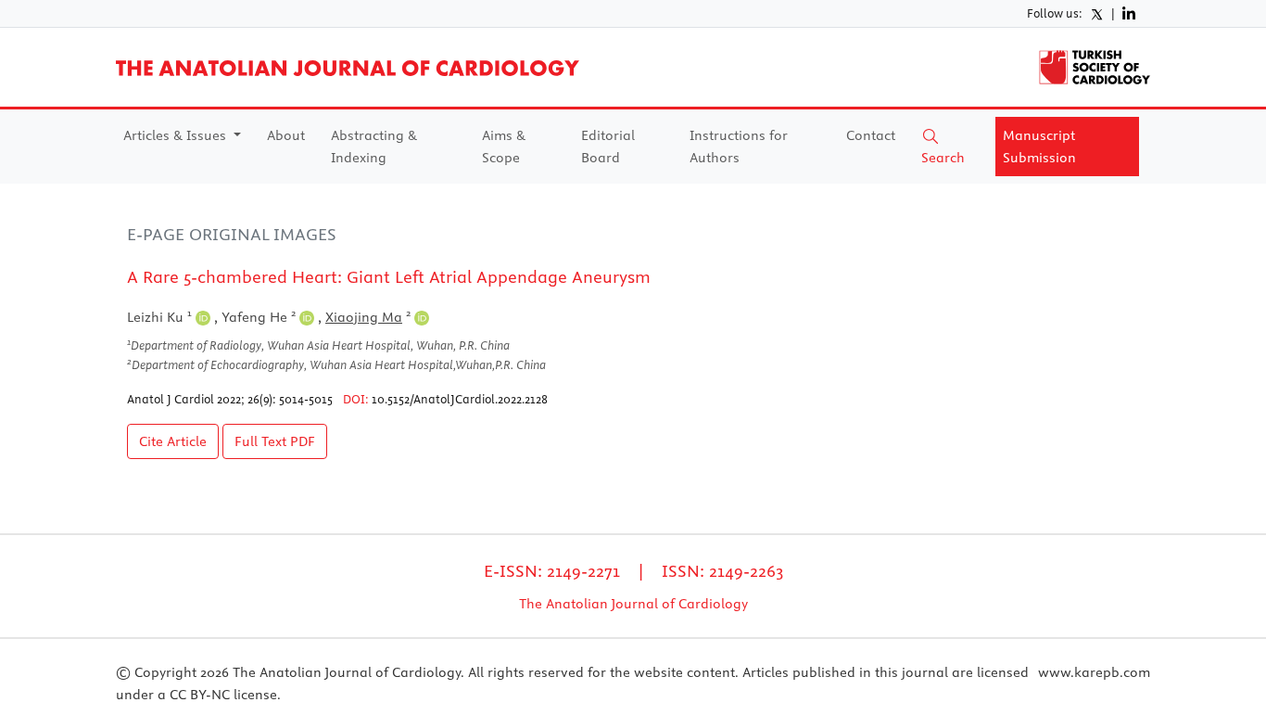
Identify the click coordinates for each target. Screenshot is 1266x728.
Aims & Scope (503, 146)
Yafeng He (259, 317)
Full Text (274, 441)
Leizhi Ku (159, 317)
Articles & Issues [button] (176, 135)
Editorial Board (608, 146)
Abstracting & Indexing (374, 146)
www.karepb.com (1094, 672)
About (286, 135)
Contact (870, 135)
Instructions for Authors (739, 146)
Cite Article (173, 441)
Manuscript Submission (1039, 146)
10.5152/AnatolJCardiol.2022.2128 (460, 398)
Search (943, 157)
